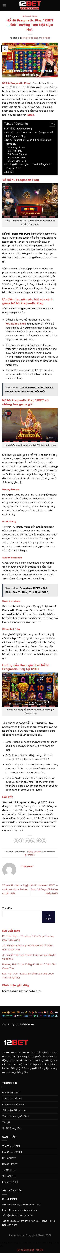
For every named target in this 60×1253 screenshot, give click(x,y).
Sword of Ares (19, 157)
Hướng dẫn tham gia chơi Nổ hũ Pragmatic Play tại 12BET (28, 166)
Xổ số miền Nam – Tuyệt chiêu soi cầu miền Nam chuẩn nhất (15, 889)
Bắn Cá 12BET (10, 1164)
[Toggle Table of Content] (51, 124)
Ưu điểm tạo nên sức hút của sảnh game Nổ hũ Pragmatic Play (29, 134)
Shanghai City (19, 160)
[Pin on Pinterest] (38, 840)
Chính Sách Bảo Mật (13, 1104)
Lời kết (9, 171)
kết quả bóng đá (25, 1249)
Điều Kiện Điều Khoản (14, 1110)
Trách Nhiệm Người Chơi (15, 1116)
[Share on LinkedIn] (43, 840)
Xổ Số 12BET (9, 1176)
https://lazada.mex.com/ (26, 1204)
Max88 (39, 1249)
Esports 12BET (10, 1181)
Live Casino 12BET (12, 1152)
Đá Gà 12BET (9, 1170)
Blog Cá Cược (30, 16)
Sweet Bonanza (19, 154)
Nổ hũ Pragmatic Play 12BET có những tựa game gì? (28, 141)
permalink (30, 854)
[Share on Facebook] (21, 840)
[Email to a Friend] (32, 840)
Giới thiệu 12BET (11, 1092)
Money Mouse (18, 147)
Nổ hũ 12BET (9, 1158)
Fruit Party (17, 150)
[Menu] (4, 5)
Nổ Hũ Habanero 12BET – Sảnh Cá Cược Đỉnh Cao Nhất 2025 (44, 889)
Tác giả (6, 1122)
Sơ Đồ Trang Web (11, 1128)
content (45, 38)
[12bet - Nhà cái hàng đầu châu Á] (30, 5)
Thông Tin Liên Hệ (12, 1098)
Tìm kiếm (7, 908)
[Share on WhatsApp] (16, 840)
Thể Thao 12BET (11, 1146)
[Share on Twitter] (27, 840)
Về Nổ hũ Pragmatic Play (19, 128)
